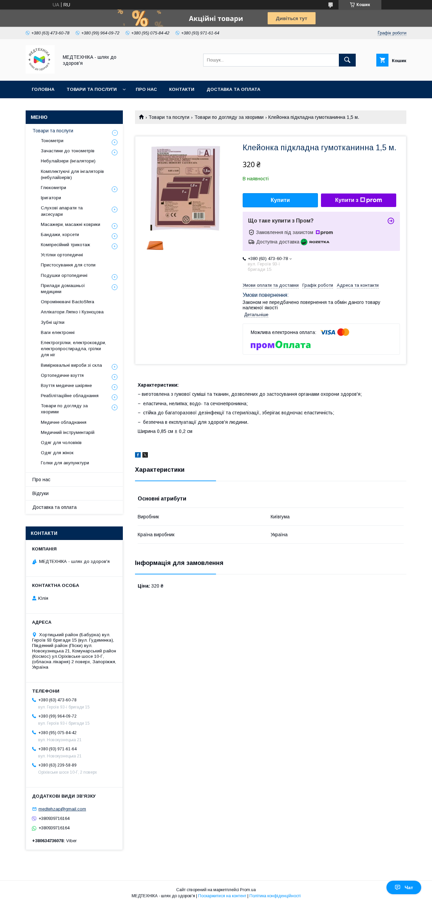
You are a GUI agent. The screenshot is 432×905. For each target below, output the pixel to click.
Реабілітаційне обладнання (70, 395)
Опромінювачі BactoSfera (67, 301)
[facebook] (138, 456)
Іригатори (51, 197)
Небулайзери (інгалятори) (68, 160)
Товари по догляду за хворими (229, 117)
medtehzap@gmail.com (62, 808)
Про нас (146, 89)
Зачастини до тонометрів (67, 150)
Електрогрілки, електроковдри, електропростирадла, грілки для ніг (73, 348)
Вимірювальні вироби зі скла (71, 365)
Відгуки (40, 493)
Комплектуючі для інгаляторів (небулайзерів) (72, 174)
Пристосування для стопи (68, 264)
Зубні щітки (52, 322)
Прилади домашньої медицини (63, 288)
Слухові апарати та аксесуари (62, 210)
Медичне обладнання (63, 422)
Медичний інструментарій (67, 432)
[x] (145, 456)
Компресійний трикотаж (65, 244)
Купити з (346, 200)
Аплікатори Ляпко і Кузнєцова (72, 311)
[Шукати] (347, 60)
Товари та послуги (91, 89)
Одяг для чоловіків (61, 442)
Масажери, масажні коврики (70, 224)
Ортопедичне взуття (62, 375)
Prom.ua (248, 889)
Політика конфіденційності (275, 896)
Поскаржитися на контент (222, 896)
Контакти (181, 89)
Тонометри (52, 140)
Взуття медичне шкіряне (66, 385)
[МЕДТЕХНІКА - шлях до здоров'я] (40, 72)
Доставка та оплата (233, 89)
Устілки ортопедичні (62, 254)
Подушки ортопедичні (64, 275)
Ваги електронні (58, 332)
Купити (280, 200)
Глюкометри (53, 187)
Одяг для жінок (57, 452)
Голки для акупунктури (65, 462)
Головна (43, 89)
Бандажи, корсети (60, 234)
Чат (409, 887)
